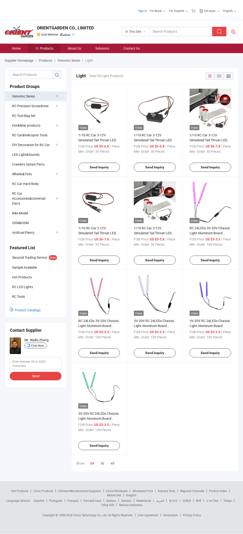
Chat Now (37, 345)
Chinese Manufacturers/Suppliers (79, 491)
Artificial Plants (23, 232)
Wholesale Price (142, 491)
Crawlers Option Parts (28, 164)
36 (102, 463)
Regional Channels (192, 491)
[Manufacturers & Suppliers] (35, 9)
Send (35, 376)
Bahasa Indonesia (130, 505)
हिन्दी (198, 500)
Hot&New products (26, 125)
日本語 (186, 500)
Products (46, 48)
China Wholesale (116, 491)
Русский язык (92, 500)
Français (73, 500)
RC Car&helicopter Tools (29, 135)
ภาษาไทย (212, 500)
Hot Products (19, 491)
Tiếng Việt (107, 505)
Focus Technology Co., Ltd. (90, 515)
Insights (131, 495)
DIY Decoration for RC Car (31, 145)
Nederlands (143, 500)
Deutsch (126, 500)
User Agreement (148, 515)
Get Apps (209, 11)
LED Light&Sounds (26, 154)
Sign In (142, 11)
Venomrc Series (23, 96)
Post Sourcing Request (233, 31)
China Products (43, 491)
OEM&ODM (20, 223)
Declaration (170, 515)
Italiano (111, 500)
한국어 (173, 500)
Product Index (218, 491)
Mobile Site (114, 495)
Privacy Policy (192, 515)
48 (112, 463)
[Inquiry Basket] (194, 11)
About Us (74, 48)
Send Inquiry (99, 167)
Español (39, 500)
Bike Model (20, 213)
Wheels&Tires (22, 174)
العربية (160, 500)
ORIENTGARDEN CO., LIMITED (65, 27)
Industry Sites (166, 491)
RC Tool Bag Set (23, 115)
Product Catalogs (28, 310)
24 (92, 463)
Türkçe (227, 500)
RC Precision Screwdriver (30, 106)
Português (55, 500)
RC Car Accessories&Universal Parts (28, 198)
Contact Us (131, 48)
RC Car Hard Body (25, 183)
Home (16, 48)
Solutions (102, 48)
